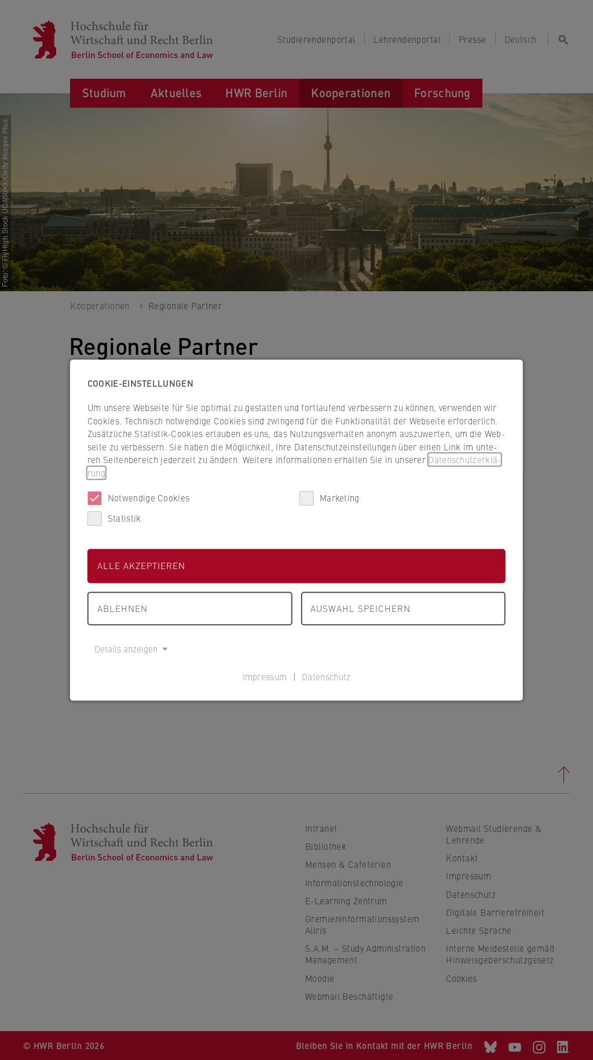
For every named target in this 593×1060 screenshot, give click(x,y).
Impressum (265, 676)
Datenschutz (326, 676)
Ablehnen (122, 608)
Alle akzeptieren (141, 565)
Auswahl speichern (360, 608)
